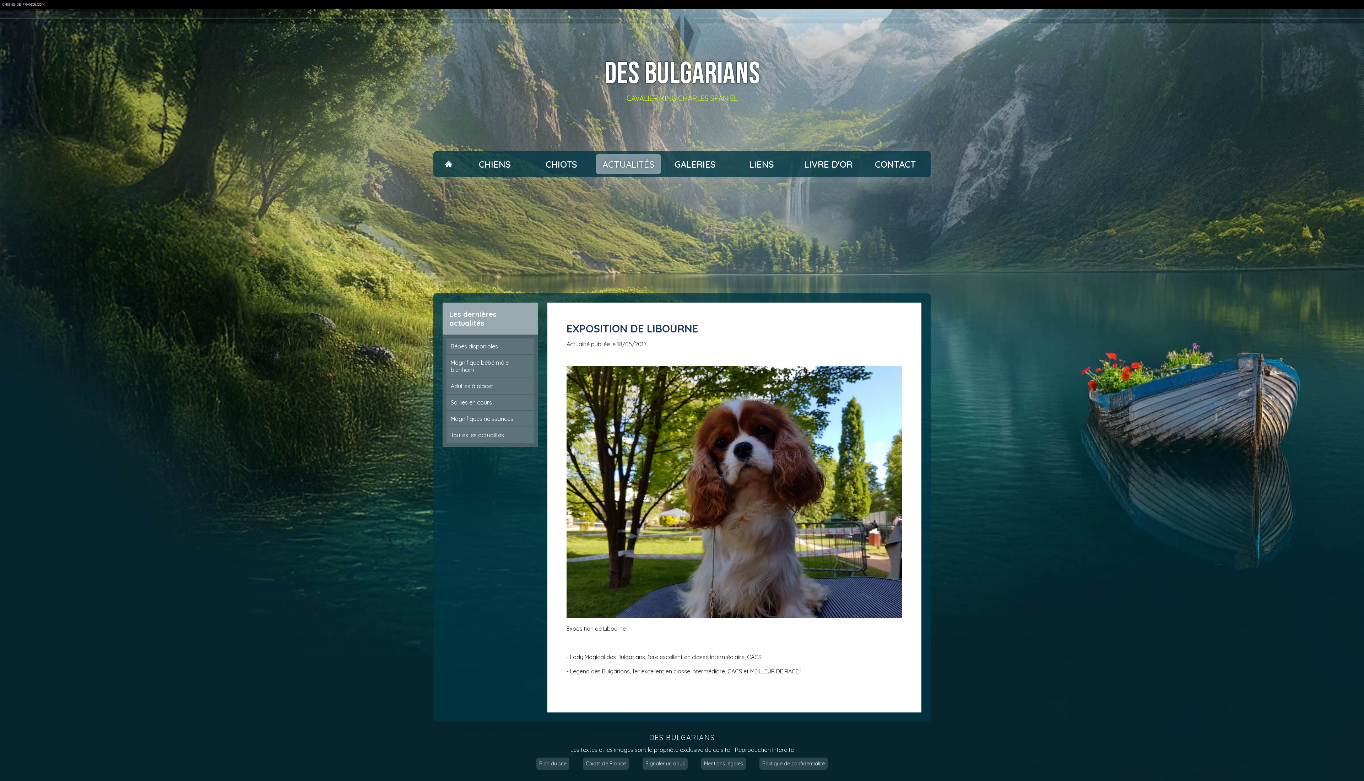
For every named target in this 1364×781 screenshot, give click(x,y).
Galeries (695, 164)
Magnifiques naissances (482, 418)
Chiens (495, 164)
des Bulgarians (682, 737)
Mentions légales (723, 763)
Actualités (628, 164)
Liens (761, 164)
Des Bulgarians (682, 74)
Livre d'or (828, 164)
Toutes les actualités (477, 435)
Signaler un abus (665, 763)
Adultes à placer (472, 386)
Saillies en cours (471, 402)
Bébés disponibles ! (475, 346)
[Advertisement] (682, 235)
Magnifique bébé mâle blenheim (480, 366)
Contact (895, 164)
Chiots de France (606, 763)
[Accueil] (448, 164)
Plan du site (553, 763)
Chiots (561, 164)
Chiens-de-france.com (23, 4)
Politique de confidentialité (793, 763)
